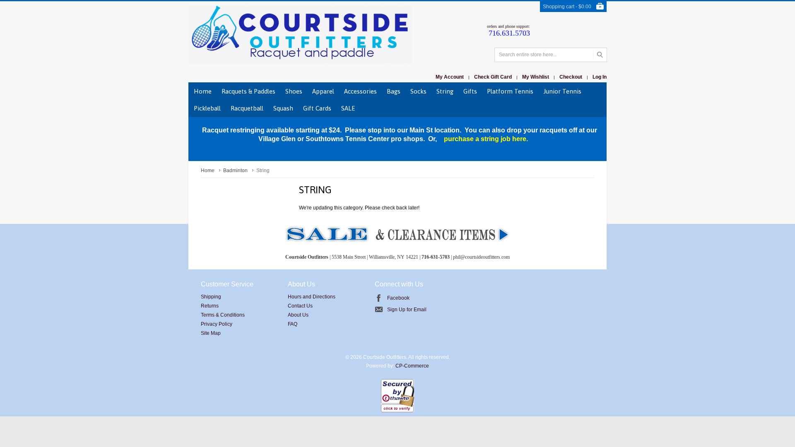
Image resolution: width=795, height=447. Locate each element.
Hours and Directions (311, 297)
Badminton (235, 170)
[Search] (600, 55)
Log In (600, 77)
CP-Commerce (412, 366)
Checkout (570, 77)
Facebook (398, 298)
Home (207, 170)
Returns (210, 306)
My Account (450, 77)
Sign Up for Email (406, 309)
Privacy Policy (216, 324)
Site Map (211, 333)
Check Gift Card (493, 77)
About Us (298, 315)
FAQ (292, 324)
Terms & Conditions (223, 315)
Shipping (211, 297)
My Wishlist (535, 77)
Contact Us (300, 306)
